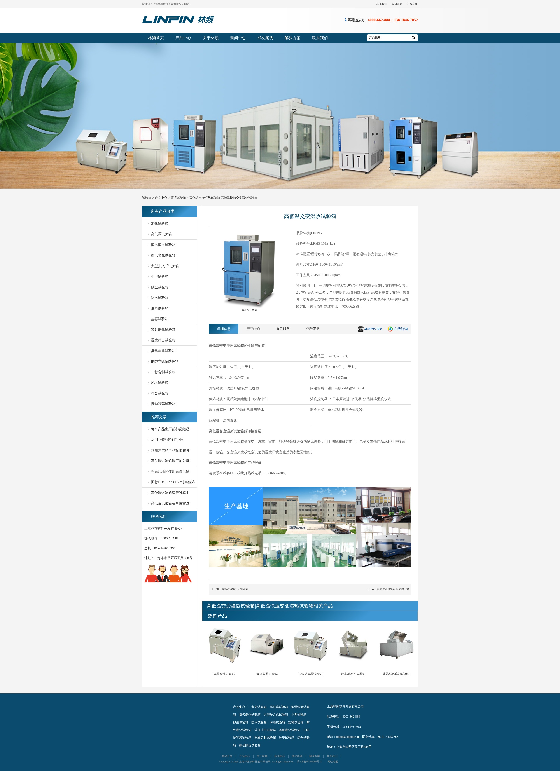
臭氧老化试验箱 (163, 351)
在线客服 (412, 3)
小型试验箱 (159, 276)
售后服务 (283, 329)
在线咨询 (401, 329)
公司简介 (397, 3)
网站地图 (332, 761)
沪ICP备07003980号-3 (309, 761)
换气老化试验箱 (163, 255)
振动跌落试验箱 (163, 404)
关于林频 (211, 38)
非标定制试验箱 (163, 372)
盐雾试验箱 (159, 319)
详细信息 (224, 329)
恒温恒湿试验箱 (163, 245)
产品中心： (240, 707)
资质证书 (312, 329)
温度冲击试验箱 (163, 340)
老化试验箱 (159, 223)
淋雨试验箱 (159, 308)
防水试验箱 (159, 298)
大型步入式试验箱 (165, 266)
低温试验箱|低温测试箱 (235, 589)
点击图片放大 (249, 309)
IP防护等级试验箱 (164, 361)
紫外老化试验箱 (163, 329)
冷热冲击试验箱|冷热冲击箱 (393, 589)
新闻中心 (238, 38)
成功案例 (265, 38)
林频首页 (156, 38)
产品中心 (183, 38)
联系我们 (381, 3)
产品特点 (253, 329)
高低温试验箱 (161, 234)
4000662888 (373, 329)
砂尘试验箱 (159, 287)
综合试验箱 (159, 393)
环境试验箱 (178, 197)
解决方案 (293, 38)
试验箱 (146, 197)
